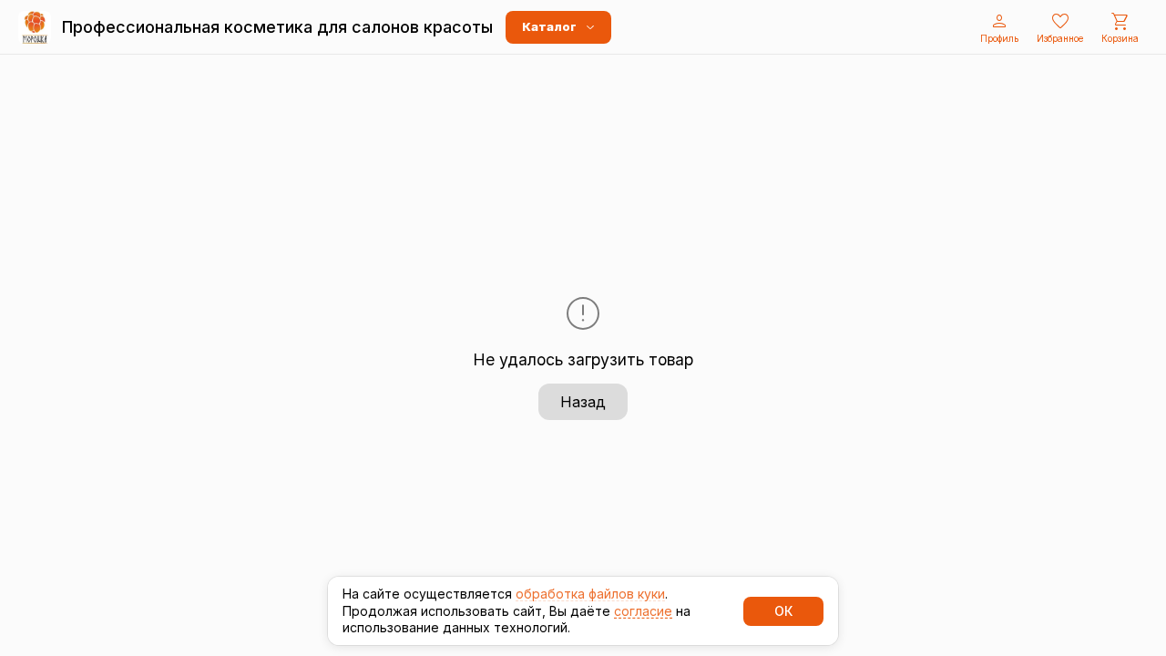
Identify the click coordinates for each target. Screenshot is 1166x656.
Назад (583, 402)
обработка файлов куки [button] (590, 593)
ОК (783, 611)
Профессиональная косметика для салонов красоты (277, 26)
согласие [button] (643, 611)
